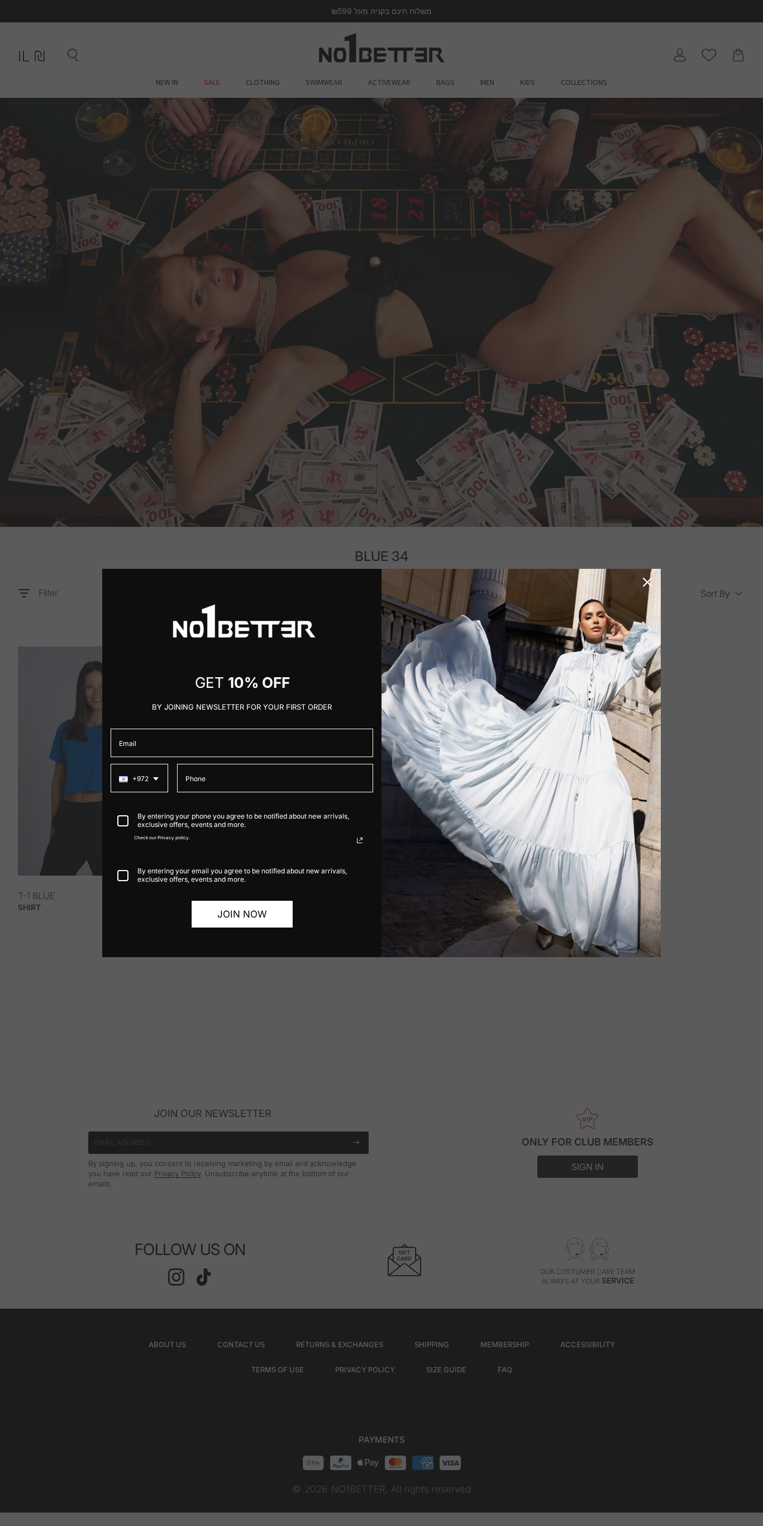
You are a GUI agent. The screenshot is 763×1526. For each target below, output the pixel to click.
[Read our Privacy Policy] (359, 840)
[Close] (647, 582)
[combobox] (139, 778)
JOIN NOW (242, 914)
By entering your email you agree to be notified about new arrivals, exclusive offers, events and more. (242, 875)
